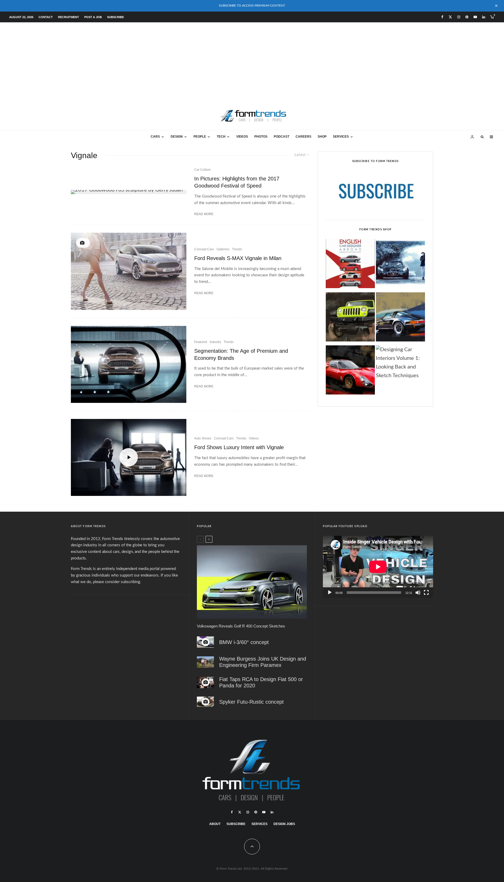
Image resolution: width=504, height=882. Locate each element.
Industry (215, 342)
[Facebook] (442, 17)
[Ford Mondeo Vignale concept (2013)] (128, 364)
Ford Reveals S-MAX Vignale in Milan (237, 258)
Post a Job (93, 17)
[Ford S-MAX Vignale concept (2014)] (128, 271)
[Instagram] (459, 17)
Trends (237, 249)
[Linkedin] (484, 17)
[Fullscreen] (426, 592)
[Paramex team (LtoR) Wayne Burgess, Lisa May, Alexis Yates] (205, 662)
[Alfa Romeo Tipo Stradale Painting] (350, 371)
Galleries (223, 249)
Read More (203, 214)
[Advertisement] (252, 61)
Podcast (281, 136)
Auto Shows (202, 438)
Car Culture (202, 170)
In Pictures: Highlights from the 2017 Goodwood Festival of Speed (236, 182)
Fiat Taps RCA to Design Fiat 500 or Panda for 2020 (261, 682)
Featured (200, 342)
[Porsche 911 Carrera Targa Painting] (400, 318)
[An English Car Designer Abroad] (350, 265)
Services (341, 136)
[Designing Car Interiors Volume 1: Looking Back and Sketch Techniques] (400, 362)
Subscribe (115, 17)
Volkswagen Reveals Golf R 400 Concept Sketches (241, 626)
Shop (322, 136)
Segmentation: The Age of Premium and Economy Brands (241, 354)
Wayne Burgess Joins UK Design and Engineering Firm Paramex (262, 662)
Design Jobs (284, 824)
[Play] (329, 592)
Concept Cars (204, 249)
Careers (303, 136)
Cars (155, 136)
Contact (46, 17)
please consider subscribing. (117, 582)
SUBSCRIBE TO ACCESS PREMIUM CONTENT (252, 5)
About (214, 824)
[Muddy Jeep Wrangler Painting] (350, 318)
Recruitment (68, 17)
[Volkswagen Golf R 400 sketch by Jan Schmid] (252, 582)
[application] (378, 567)
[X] (450, 17)
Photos (260, 136)
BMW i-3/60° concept (244, 642)
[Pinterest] (467, 17)
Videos (242, 136)
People (199, 136)
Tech (221, 136)
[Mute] (418, 592)
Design (177, 136)
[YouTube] (475, 17)
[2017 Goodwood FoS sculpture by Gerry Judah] (128, 192)
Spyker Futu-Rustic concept (251, 702)
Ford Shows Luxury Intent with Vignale (239, 447)
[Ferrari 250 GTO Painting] (400, 265)
